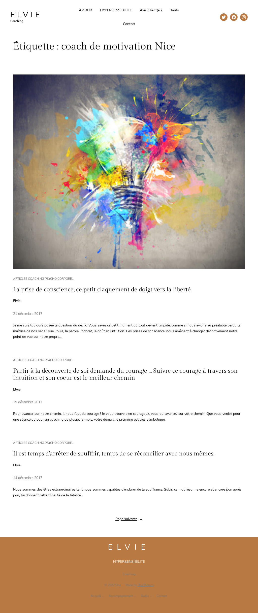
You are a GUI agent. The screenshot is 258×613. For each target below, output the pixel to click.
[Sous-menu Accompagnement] (135, 596)
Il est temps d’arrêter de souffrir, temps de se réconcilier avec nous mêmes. (113, 453)
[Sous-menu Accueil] (103, 596)
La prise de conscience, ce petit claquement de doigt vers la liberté (102, 289)
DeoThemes (146, 585)
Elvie (26, 15)
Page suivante (129, 519)
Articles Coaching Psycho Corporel (43, 279)
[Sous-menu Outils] (151, 596)
